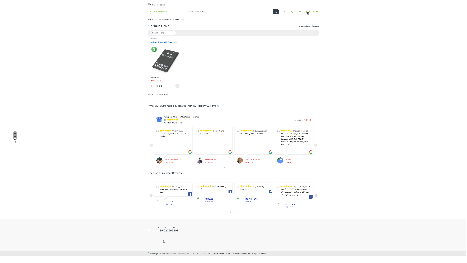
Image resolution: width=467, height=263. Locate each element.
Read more (177, 86)
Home (150, 19)
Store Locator (219, 253)
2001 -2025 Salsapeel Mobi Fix (239, 253)
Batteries (154, 39)
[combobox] (228, 11)
